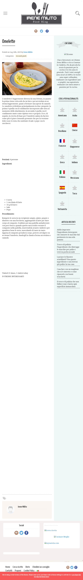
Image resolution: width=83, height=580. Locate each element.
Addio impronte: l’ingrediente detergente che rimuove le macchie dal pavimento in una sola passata (68, 235)
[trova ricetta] (51, 530)
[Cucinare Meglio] (61, 537)
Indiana (75, 162)
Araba (74, 115)
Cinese (74, 130)
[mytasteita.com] (52, 543)
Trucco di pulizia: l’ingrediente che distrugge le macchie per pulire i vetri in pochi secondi (68, 248)
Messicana (74, 178)
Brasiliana (62, 131)
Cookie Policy (29, 570)
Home (7, 567)
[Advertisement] (27, 141)
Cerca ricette (18, 567)
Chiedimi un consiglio (40, 567)
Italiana (62, 177)
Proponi (18, 570)
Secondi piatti (21, 56)
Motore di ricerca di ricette (51, 525)
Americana (62, 115)
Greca (62, 162)
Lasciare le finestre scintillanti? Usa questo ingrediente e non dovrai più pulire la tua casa (67, 260)
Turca (74, 193)
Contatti (8, 570)
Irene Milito (28, 52)
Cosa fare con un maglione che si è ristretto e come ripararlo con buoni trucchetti (68, 273)
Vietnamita (62, 209)
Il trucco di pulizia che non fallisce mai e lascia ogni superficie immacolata (68, 284)
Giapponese (74, 147)
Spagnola (62, 192)
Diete (28, 567)
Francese (62, 146)
